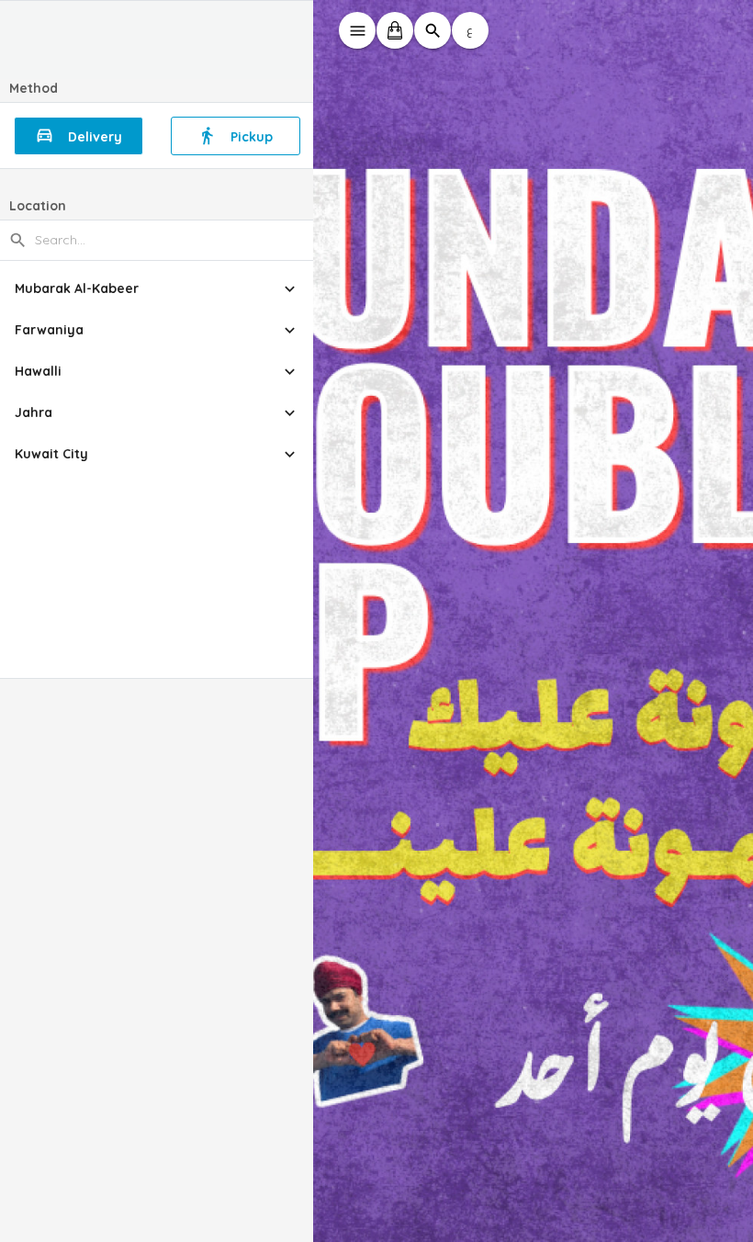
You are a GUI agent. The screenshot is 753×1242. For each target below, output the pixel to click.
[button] (157, 289)
